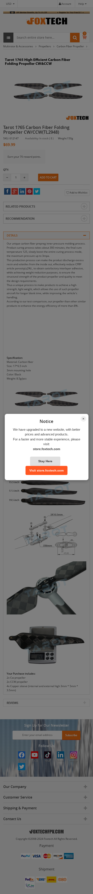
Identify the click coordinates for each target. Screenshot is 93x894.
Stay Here (45, 461)
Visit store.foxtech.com (46, 470)
